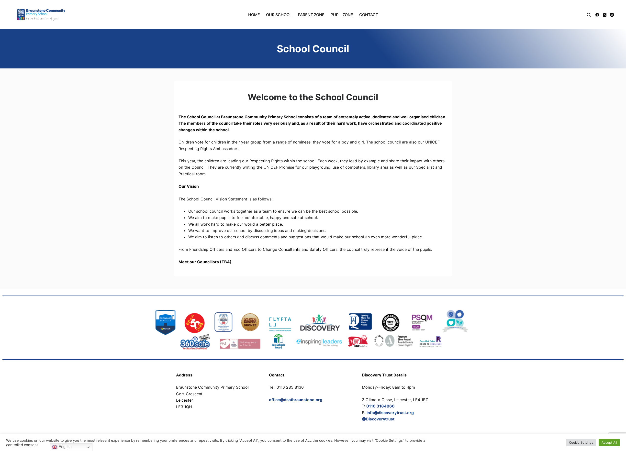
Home (254, 14)
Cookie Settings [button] (581, 442)
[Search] (589, 15)
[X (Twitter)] (604, 15)
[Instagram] (612, 15)
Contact (368, 14)
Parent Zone (311, 14)
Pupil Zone (342, 14)
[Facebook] (597, 15)
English (64, 447)
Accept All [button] (609, 442)
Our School (279, 14)
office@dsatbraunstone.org (295, 399)
